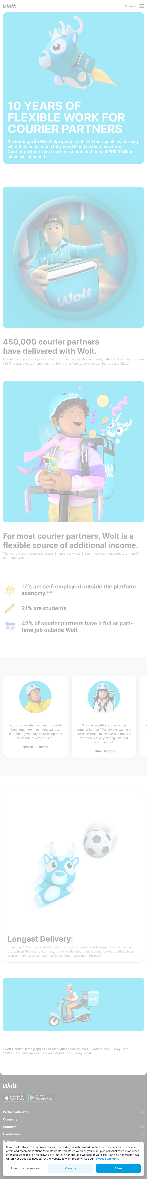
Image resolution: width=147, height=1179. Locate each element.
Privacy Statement (106, 1158)
